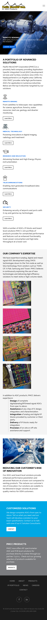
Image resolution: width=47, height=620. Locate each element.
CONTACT (23, 590)
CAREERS (35, 585)
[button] (44, 6)
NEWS (25, 585)
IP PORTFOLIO (13, 585)
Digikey (17, 556)
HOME (12, 581)
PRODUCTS (32, 581)
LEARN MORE (9, 46)
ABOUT (22, 581)
